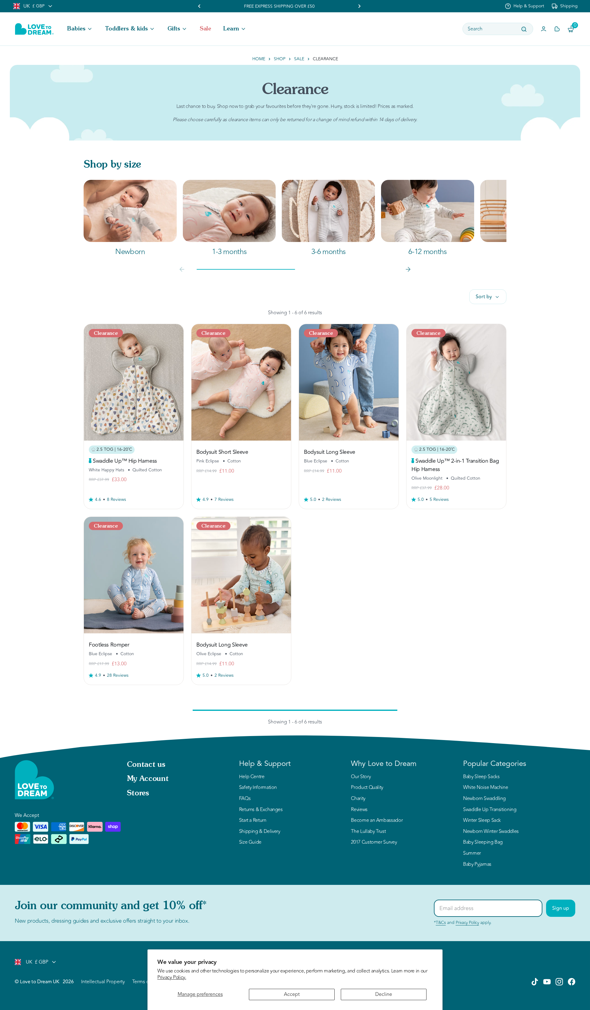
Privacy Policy (467, 922)
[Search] (524, 29)
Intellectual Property (103, 981)
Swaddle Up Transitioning (489, 809)
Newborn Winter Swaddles (491, 831)
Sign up (560, 908)
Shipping (569, 6)
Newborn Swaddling (484, 798)
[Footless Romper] (133, 575)
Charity (358, 798)
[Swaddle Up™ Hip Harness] (133, 382)
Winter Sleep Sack (482, 820)
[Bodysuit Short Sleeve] (241, 382)
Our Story (361, 777)
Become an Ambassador (377, 820)
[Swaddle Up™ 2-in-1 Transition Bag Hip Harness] (456, 382)
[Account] (544, 29)
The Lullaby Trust (368, 831)
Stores (138, 793)
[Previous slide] (199, 6)
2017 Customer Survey (374, 842)
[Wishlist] (557, 29)
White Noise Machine (485, 787)
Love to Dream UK (39, 981)
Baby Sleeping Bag (483, 842)
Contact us (146, 765)
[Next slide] (408, 269)
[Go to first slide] (359, 6)
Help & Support (528, 6)
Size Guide (250, 842)
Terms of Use (146, 981)
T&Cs (441, 922)
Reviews (359, 809)
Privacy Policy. (171, 977)
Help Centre (252, 777)
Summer (472, 853)
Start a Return (252, 820)
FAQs (245, 798)
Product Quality (367, 787)
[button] (80, 29)
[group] (130, 218)
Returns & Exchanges (261, 809)
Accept (292, 994)
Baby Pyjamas (477, 864)
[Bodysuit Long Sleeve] (349, 382)
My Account (147, 779)
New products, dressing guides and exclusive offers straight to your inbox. (102, 921)
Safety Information (258, 787)
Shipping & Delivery (259, 831)
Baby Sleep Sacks (481, 777)
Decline (383, 994)
